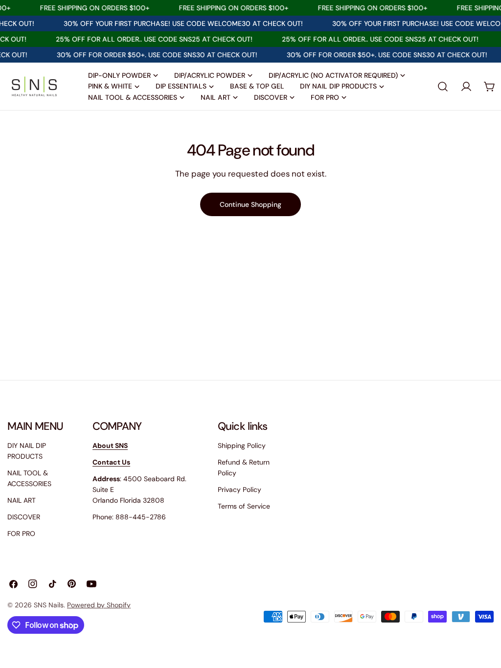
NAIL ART (21, 500)
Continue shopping (250, 204)
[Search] (443, 86)
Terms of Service (244, 506)
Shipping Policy (242, 445)
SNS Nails (49, 605)
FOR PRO (21, 533)
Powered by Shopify (99, 605)
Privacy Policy (239, 489)
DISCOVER (23, 516)
